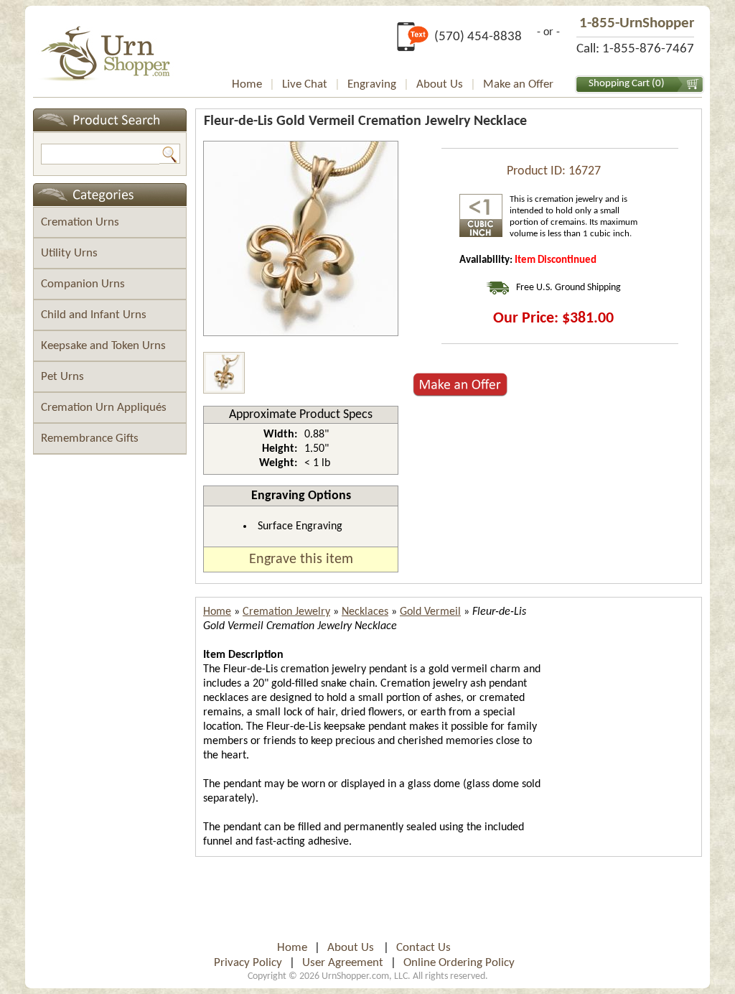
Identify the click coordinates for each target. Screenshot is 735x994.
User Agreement (342, 963)
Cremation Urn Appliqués (104, 407)
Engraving (371, 84)
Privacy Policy (248, 963)
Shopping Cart (619, 83)
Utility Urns (69, 253)
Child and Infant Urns (93, 315)
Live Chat (304, 84)
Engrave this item (301, 559)
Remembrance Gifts (90, 438)
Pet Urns (62, 377)
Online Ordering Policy (459, 963)
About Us (439, 84)
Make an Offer (518, 84)
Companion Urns (83, 284)
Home (247, 84)
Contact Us (423, 948)
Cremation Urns (80, 222)
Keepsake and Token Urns (103, 346)
